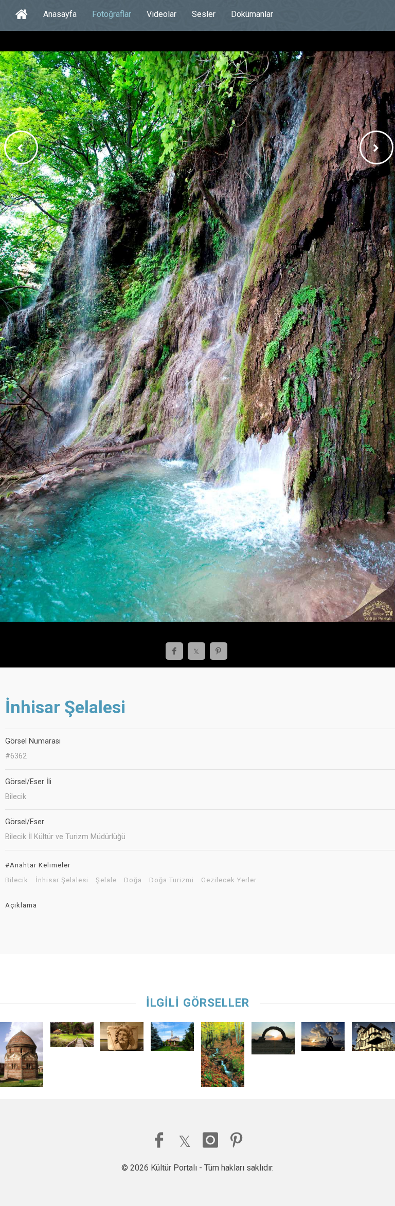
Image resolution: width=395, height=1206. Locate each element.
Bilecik (16, 880)
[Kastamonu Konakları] (373, 1039)
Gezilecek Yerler (229, 880)
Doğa (133, 880)
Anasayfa (60, 14)
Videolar (161, 14)
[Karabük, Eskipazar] (222, 1057)
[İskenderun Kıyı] (323, 1039)
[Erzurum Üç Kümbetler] (21, 1056)
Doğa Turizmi (171, 880)
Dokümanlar (252, 14)
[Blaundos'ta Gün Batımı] (273, 1041)
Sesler (204, 14)
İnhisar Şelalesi (61, 880)
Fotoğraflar (111, 14)
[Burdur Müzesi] (121, 1039)
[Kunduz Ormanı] (72, 1037)
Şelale (106, 880)
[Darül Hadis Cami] (172, 1039)
